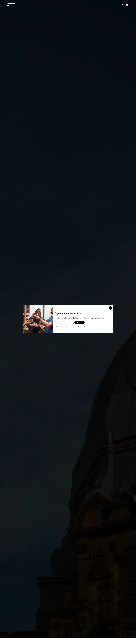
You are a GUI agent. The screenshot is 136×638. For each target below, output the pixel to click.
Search (122, 5)
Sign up (79, 322)
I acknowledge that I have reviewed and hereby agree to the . (75, 326)
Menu (127, 5)
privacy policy (89, 326)
